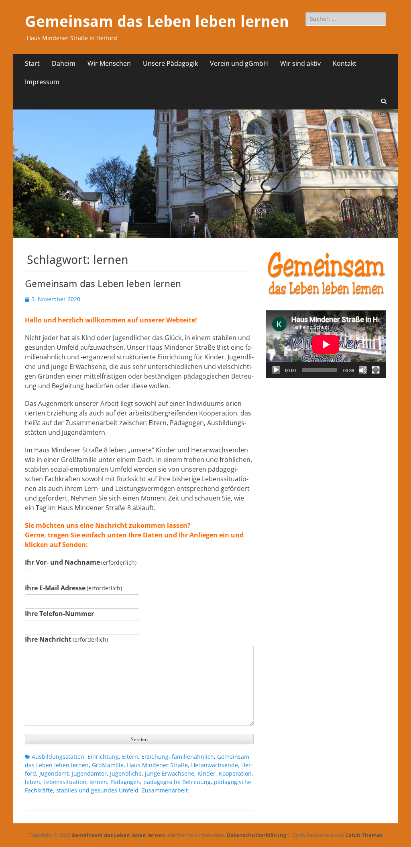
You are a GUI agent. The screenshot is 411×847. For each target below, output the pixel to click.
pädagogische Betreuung (177, 782)
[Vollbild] (376, 370)
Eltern (130, 756)
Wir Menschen (109, 63)
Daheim (63, 63)
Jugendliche (126, 773)
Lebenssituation (64, 782)
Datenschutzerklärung (256, 835)
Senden (139, 739)
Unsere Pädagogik (170, 63)
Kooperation (235, 773)
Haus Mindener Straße (157, 765)
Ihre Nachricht (66, 639)
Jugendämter (89, 773)
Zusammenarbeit (165, 790)
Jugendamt (54, 773)
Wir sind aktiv (300, 63)
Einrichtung (103, 756)
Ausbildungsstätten (58, 756)
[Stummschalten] (363, 370)
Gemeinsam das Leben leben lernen (157, 21)
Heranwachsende (214, 765)
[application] (326, 344)
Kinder (206, 773)
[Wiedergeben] (276, 370)
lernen (98, 782)
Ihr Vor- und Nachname (80, 562)
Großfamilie (108, 765)
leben (32, 782)
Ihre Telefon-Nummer (59, 613)
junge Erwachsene (169, 773)
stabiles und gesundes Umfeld (97, 790)
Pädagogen (125, 782)
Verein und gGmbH (239, 63)
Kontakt (344, 63)
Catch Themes (364, 835)
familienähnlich (193, 756)
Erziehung (155, 756)
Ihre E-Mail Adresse (73, 588)
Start (32, 63)
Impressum (42, 81)
